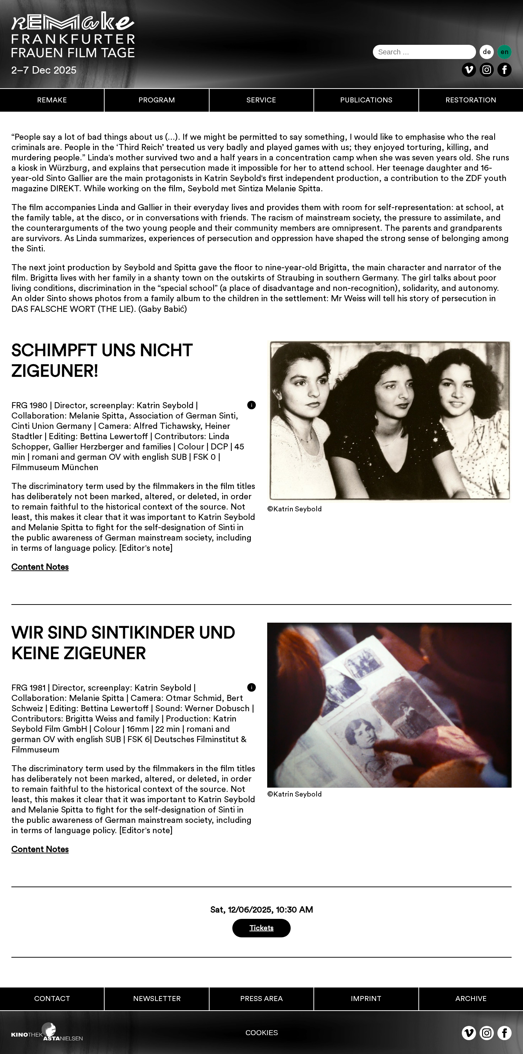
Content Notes (40, 567)
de (487, 51)
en (504, 51)
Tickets (261, 928)
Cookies (261, 1032)
